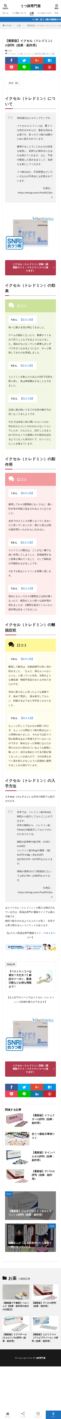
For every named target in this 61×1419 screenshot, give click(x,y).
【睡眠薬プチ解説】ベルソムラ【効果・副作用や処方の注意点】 (16, 1306)
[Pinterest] (49, 67)
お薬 (32, 13)
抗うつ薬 (50, 53)
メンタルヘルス (44, 13)
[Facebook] (11, 60)
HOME (8, 25)
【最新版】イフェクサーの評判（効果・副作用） (43, 1119)
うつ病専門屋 (30, 6)
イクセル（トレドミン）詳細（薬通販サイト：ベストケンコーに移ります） (30, 267)
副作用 (38, 53)
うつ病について (19, 13)
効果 (44, 53)
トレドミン (29, 53)
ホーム (6, 13)
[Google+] (36, 60)
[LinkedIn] (36, 67)
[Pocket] (11, 67)
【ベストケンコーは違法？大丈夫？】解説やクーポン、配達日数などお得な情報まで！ (20, 979)
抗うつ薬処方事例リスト (43, 1135)
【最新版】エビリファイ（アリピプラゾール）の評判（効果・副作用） (45, 1337)
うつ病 (20, 53)
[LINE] (24, 67)
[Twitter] (24, 60)
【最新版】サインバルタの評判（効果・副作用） (43, 1156)
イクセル (12, 53)
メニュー (38, 1417)
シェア (22, 1417)
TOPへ (53, 1417)
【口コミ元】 (27, 319)
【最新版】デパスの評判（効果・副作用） (43, 1175)
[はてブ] (49, 60)
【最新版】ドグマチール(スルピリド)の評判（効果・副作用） (15, 1337)
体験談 (58, 13)
